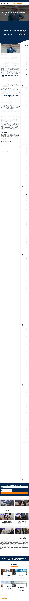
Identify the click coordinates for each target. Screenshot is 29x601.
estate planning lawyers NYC (3, 546)
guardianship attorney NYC (13, 547)
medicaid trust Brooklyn (5, 541)
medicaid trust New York (13, 541)
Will (10, 141)
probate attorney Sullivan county (18, 542)
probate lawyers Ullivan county (6, 543)
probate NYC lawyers (21, 543)
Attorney (3, 141)
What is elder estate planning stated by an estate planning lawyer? (26, 279)
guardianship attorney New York (9, 547)
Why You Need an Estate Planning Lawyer (26, 60)
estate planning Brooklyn (25, 546)
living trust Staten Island (2, 541)
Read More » (22, 85)
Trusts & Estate (6, 3)
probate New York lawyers (7, 546)
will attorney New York (8, 544)
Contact (27, 598)
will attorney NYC (11, 544)
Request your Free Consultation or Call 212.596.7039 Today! (14, 559)
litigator (8, 141)
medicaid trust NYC (16, 541)
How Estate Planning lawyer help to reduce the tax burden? (7, 509)
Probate (8, 142)
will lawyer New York (27, 544)
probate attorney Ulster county (23, 542)
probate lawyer (17, 135)
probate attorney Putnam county (2, 542)
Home (5, 30)
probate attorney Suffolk (14, 542)
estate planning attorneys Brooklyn (15, 546)
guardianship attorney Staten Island (22, 547)
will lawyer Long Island (23, 544)
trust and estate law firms (11, 546)
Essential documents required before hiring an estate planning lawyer (7, 522)
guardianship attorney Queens (17, 547)
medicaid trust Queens (19, 541)
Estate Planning (4, 142)
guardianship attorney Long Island (4, 547)
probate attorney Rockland (11, 542)
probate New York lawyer (14, 543)
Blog (24, 598)
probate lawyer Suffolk (2, 543)
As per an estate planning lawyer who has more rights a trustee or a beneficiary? (26, 221)
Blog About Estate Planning (9, 30)
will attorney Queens (13, 544)
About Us (10, 598)
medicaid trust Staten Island (23, 541)
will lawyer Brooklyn (20, 544)
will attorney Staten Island (17, 544)
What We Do (15, 598)
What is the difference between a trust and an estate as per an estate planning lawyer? (26, 114)
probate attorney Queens (7, 542)
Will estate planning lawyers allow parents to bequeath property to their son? (26, 168)
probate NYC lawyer (17, 543)
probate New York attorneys (10, 543)
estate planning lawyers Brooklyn (20, 546)
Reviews (20, 598)
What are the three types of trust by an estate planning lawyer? (7, 537)
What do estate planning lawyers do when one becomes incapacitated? (26, 349)
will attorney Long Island (4, 544)
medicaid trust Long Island (9, 541)
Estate (6, 141)
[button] (13, 3)
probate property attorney (24, 543)
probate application (4, 112)
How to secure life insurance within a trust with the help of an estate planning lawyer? (26, 413)
